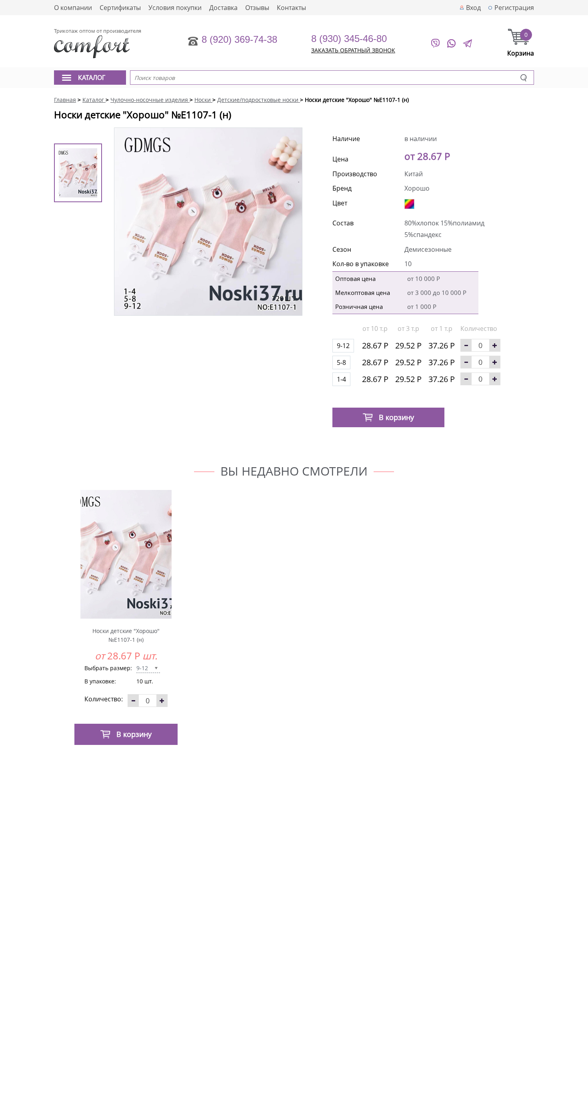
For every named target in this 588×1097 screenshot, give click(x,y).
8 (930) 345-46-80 (349, 38)
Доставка (223, 7)
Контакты (291, 7)
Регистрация (514, 7)
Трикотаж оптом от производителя (97, 30)
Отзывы (257, 7)
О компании (73, 7)
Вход (473, 7)
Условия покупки (175, 7)
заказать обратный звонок (353, 50)
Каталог (91, 77)
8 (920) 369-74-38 (239, 39)
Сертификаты (120, 7)
